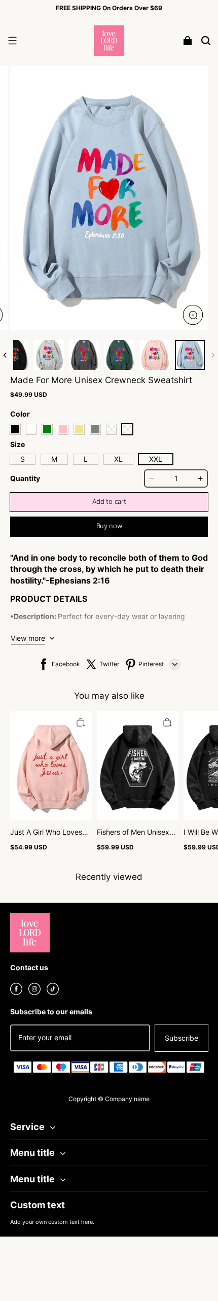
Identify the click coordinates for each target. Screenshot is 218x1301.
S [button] (22, 459)
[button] (12, 40)
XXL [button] (155, 459)
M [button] (54, 459)
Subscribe (181, 1038)
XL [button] (118, 459)
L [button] (86, 459)
